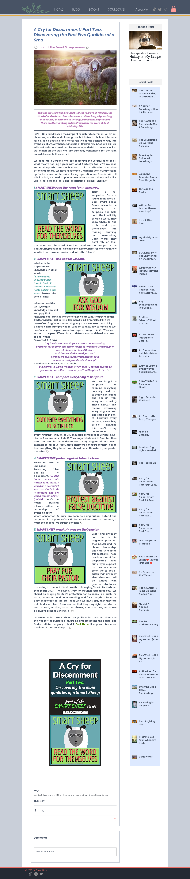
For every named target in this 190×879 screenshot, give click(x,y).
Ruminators (68, 795)
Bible (58, 795)
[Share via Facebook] (35, 810)
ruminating (81, 795)
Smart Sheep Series (98, 795)
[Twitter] (160, 9)
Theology (39, 800)
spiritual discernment (44, 795)
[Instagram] (165, 9)
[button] (173, 9)
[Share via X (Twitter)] (42, 810)
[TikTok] (154, 9)
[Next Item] (157, 40)
